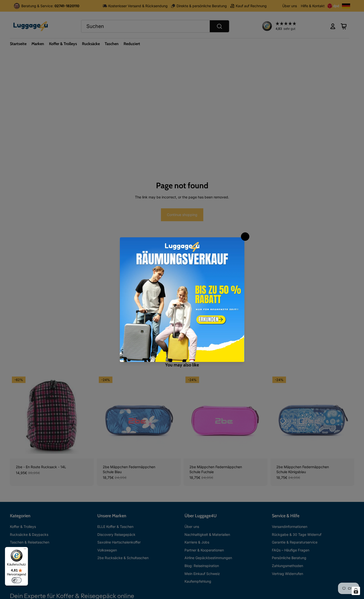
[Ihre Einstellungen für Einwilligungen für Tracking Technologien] (356, 591)
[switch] (17, 580)
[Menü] (25, 550)
